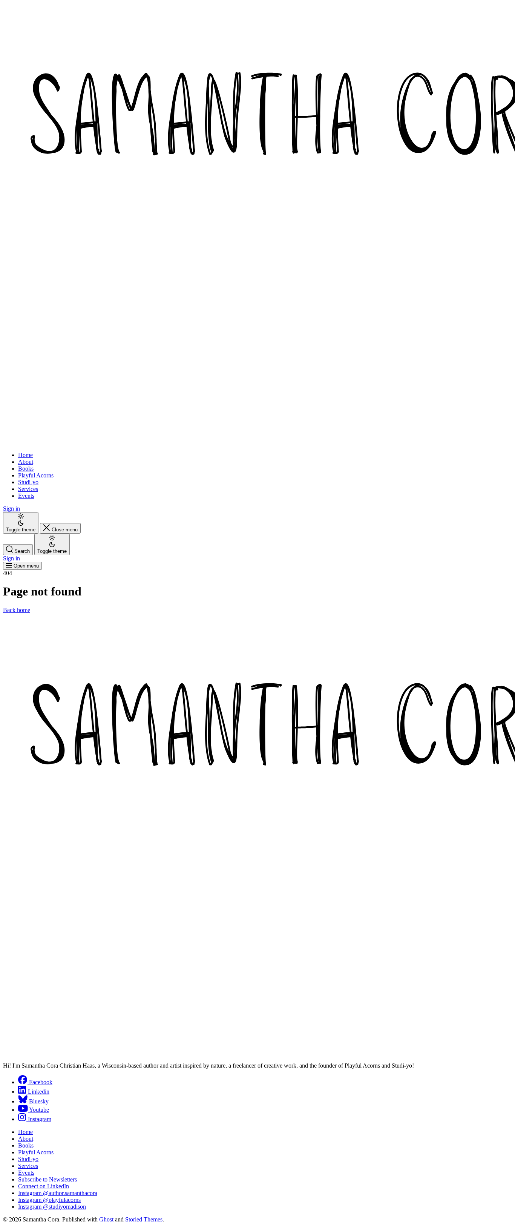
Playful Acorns (36, 475)
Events (26, 496)
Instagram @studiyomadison (52, 1206)
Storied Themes (143, 1219)
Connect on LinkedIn (43, 1186)
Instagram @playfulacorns (49, 1200)
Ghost (106, 1219)
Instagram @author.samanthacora (57, 1193)
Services (28, 489)
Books (26, 468)
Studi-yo (28, 482)
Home (25, 455)
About (25, 462)
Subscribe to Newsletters (47, 1179)
